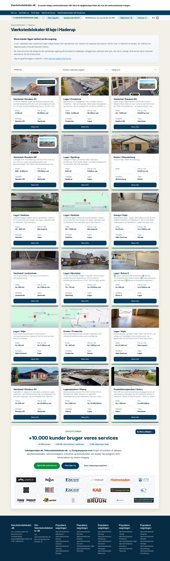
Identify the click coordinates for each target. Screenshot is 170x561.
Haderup (31, 25)
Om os (14, 13)
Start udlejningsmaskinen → (96, 466)
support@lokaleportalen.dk (21, 539)
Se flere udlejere (145, 432)
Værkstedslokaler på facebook (71, 13)
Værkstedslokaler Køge (128, 541)
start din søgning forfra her (59, 59)
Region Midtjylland (18, 25)
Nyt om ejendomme (41, 539)
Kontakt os (24, 13)
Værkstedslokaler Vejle (85, 546)
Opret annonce (48, 13)
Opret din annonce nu (47, 465)
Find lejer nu (70, 465)
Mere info (35, 127)
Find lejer (35, 13)
